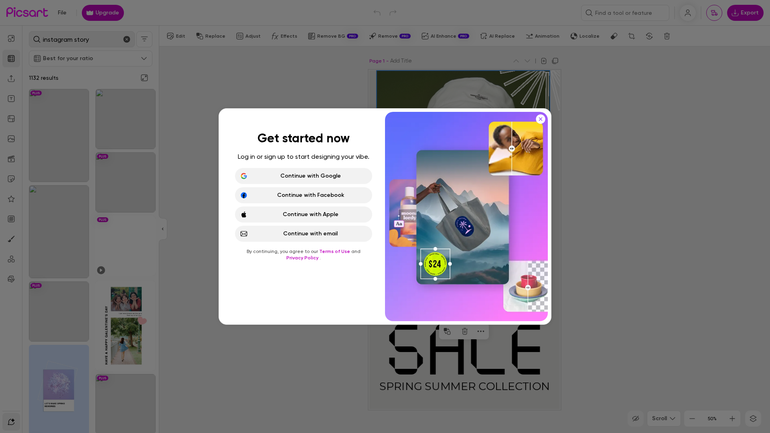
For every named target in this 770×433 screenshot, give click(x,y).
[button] (385, 216)
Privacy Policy (303, 258)
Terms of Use (335, 251)
